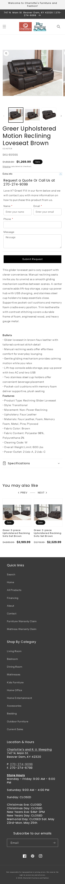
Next (41, 492)
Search (11, 574)
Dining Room (14, 666)
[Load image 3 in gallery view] (49, 115)
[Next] (61, 116)
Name (7, 206)
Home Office (14, 690)
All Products (14, 590)
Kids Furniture (15, 682)
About (10, 605)
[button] (4, 26)
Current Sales (15, 729)
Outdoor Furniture (17, 721)
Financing (12, 598)
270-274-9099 (21, 764)
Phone (8, 219)
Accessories (14, 705)
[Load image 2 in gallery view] (32, 115)
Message (8, 232)
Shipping (7, 166)
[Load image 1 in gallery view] (15, 115)
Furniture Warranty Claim (22, 621)
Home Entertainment (19, 698)
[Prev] (4, 116)
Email (37, 206)
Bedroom (12, 658)
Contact (11, 613)
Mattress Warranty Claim (22, 629)
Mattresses (13, 674)
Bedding (12, 713)
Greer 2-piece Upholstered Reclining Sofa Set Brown (47, 533)
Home (10, 582)
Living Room (14, 651)
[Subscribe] (54, 843)
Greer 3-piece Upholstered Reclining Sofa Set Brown (16, 533)
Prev (23, 492)
